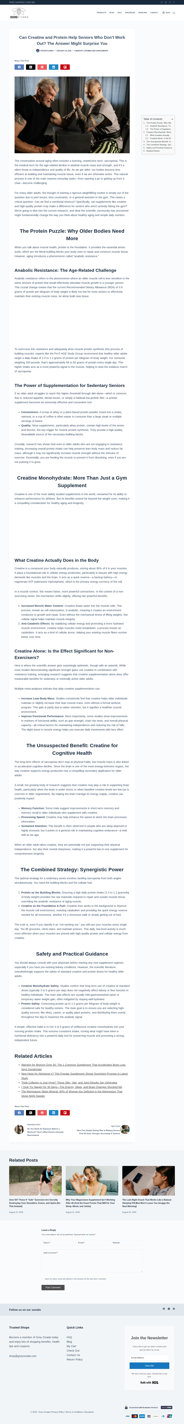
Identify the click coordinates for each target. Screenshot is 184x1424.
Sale (119, 13)
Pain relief (130, 13)
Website (116, 1243)
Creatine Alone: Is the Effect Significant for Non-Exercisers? (161, 138)
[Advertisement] (72, 323)
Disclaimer (89, 1412)
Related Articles (153, 151)
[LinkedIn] (53, 67)
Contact (154, 13)
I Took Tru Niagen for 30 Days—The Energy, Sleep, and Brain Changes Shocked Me (71, 1087)
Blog (112, 13)
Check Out (73, 1350)
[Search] (174, 13)
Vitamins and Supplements (96, 51)
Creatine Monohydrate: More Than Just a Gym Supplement (159, 132)
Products (101, 13)
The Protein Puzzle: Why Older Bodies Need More (159, 123)
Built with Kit (149, 1382)
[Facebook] (162, 2)
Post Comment (53, 1287)
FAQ (69, 1337)
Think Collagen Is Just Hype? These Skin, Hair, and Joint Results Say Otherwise (69, 1082)
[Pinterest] (170, 2)
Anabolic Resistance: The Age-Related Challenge (161, 126)
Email (81, 1243)
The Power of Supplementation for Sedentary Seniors (161, 129)
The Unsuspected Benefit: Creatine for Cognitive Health (159, 141)
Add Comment (51, 1253)
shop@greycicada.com (23, 1356)
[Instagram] (166, 2)
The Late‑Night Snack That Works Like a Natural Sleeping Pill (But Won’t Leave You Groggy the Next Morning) (146, 1203)
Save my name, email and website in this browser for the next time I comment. (75, 1279)
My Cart (71, 1346)
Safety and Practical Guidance (159, 148)
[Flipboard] (65, 67)
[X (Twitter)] (30, 67)
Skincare (142, 13)
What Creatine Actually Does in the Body (161, 135)
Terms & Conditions (74, 1412)
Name (47, 1243)
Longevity (78, 51)
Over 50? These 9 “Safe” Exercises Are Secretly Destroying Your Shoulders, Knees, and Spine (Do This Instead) (34, 1203)
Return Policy (75, 1359)
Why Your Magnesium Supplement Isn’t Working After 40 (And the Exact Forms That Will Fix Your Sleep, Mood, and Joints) (90, 1203)
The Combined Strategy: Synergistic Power (159, 145)
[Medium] (174, 2)
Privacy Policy (57, 1412)
